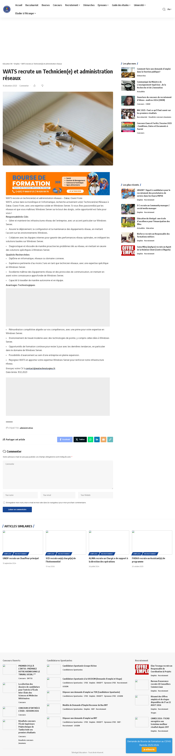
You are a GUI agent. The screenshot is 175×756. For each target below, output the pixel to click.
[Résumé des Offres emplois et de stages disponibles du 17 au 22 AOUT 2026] (142, 700)
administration (26, 428)
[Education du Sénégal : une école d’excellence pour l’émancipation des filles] (128, 222)
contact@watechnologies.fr (40, 368)
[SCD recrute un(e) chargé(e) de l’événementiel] (66, 542)
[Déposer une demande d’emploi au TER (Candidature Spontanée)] (54, 696)
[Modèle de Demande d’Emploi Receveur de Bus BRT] (54, 709)
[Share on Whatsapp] (90, 439)
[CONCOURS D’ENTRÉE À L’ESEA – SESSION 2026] (9, 712)
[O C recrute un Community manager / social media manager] (128, 209)
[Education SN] (7, 9)
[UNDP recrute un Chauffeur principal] (23, 542)
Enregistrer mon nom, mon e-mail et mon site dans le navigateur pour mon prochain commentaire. (46, 502)
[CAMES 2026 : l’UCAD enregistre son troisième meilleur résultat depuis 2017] (142, 722)
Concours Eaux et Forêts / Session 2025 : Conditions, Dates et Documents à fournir (154, 126)
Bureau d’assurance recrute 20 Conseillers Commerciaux (160, 684)
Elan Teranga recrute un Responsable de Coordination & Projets (161, 669)
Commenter (24, 85)
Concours (140, 104)
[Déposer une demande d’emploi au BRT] (54, 722)
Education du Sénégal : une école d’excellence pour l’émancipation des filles (153, 221)
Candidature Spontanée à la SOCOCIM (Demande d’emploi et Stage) (92, 679)
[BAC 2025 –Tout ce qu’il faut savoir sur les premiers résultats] (128, 114)
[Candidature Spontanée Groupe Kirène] (54, 669)
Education (150, 228)
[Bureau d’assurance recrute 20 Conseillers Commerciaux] (142, 685)
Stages (153, 713)
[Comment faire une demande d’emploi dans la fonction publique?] (128, 72)
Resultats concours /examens (160, 117)
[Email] (103, 439)
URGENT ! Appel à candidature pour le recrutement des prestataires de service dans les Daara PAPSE (153, 193)
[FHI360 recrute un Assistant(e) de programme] (152, 542)
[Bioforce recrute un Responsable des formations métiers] (128, 237)
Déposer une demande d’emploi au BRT (80, 718)
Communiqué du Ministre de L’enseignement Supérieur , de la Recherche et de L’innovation (151, 85)
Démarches (141, 76)
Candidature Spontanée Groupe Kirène (80, 666)
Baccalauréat (142, 117)
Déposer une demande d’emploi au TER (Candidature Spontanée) (91, 692)
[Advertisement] (82, 38)
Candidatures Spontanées (73, 670)
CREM (148, 104)
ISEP (93, 709)
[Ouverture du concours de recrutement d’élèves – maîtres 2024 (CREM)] (128, 101)
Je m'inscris (149, 749)
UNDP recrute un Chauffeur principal (21, 558)
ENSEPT (100, 683)
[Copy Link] (110, 439)
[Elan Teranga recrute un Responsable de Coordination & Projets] (142, 669)
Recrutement (149, 200)
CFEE (86, 683)
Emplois (140, 200)
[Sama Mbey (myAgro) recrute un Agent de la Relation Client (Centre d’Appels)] (128, 250)
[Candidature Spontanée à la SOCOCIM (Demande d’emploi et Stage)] (54, 682)
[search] (164, 9)
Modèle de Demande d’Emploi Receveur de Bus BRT (85, 705)
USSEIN (65, 686)
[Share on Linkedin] (97, 439)
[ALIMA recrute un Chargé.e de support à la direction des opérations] (109, 542)
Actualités (141, 91)
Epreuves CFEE (110, 683)
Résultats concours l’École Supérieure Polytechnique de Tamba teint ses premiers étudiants (27, 727)
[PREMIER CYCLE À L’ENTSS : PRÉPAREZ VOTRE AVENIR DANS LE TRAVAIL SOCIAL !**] (9, 669)
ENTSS (29, 678)
